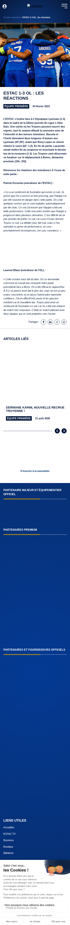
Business (8, 840)
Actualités (16, 17)
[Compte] (5, 6)
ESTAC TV (9, 833)
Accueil (6, 17)
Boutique (8, 846)
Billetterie (8, 853)
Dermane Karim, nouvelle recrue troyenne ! (35, 409)
